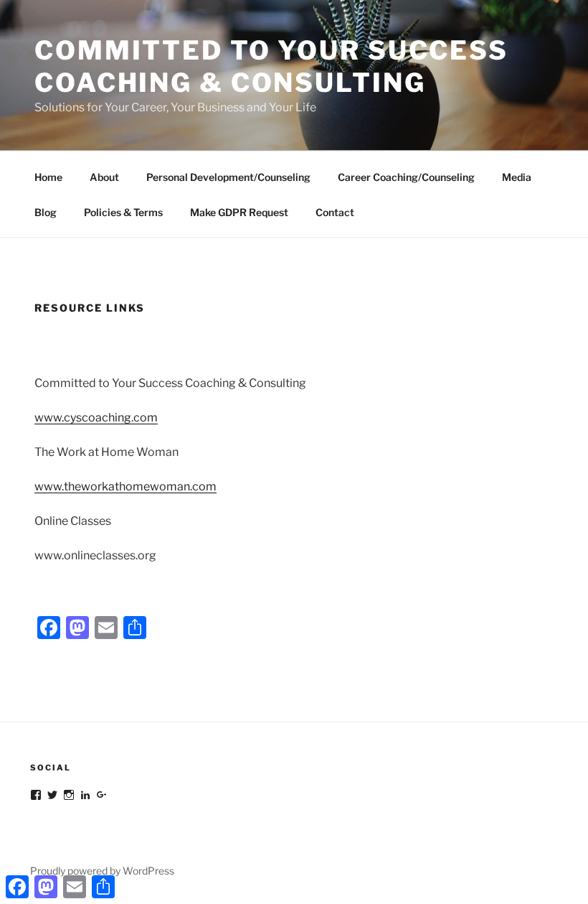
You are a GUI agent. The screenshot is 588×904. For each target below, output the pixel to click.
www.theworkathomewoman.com (125, 486)
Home (48, 177)
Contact (335, 212)
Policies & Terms (123, 212)
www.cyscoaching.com (96, 417)
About (104, 177)
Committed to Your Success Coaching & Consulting (271, 66)
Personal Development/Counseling (228, 177)
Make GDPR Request (239, 212)
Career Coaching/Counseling (406, 177)
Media (516, 177)
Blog (45, 212)
